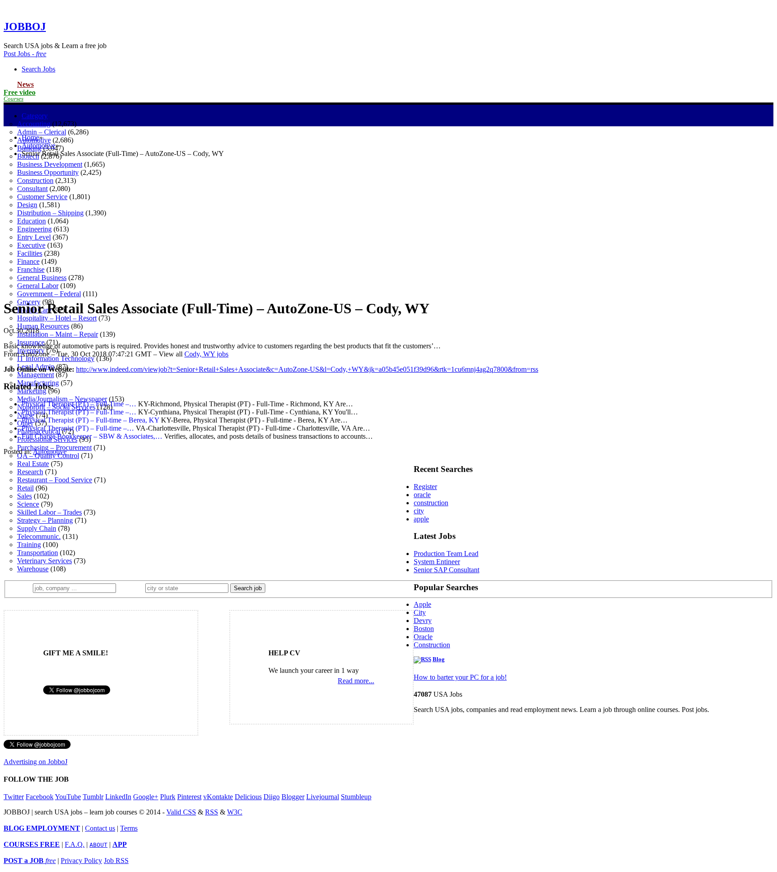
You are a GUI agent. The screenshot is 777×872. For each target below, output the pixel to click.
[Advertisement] (388, 228)
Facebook (40, 797)
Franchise (31, 269)
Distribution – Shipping (50, 213)
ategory (35, 116)
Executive (31, 245)
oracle (422, 494)
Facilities (29, 253)
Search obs (38, 69)
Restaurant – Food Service (54, 480)
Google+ (145, 797)
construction (431, 503)
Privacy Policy (81, 860)
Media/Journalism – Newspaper (62, 399)
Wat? (22, 588)
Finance (28, 261)
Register (425, 486)
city (419, 511)
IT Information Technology (55, 358)
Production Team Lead (446, 553)
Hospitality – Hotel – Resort (57, 318)
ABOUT (98, 844)
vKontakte (218, 797)
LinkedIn (118, 797)
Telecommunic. (39, 536)
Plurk (167, 797)
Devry (423, 620)
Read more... (356, 681)
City (420, 612)
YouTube (68, 797)
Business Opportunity (48, 172)
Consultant (32, 188)
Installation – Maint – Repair (57, 334)
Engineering (34, 229)
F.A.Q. (75, 844)
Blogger (292, 797)
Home (30, 137)
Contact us (100, 828)
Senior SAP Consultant (446, 570)
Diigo (271, 797)
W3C (234, 812)
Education (31, 221)
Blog (439, 659)
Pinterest (189, 797)
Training (29, 544)
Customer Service (42, 196)
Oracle (423, 637)
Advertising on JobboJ (35, 761)
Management (35, 374)
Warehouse (33, 569)
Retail (25, 488)
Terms (129, 828)
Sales (24, 496)
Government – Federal (49, 294)
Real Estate (33, 463)
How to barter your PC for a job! (460, 677)
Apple (422, 604)
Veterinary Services (44, 561)
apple (421, 519)
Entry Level (34, 237)
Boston (424, 628)
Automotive (38, 145)
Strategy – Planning (45, 520)
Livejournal (322, 797)
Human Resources (43, 326)
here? (132, 588)
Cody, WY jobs (206, 354)
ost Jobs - (25, 54)
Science (28, 504)
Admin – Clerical (41, 132)
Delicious (248, 797)
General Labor (37, 285)
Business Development (49, 164)
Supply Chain (36, 528)
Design (27, 205)
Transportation (37, 552)
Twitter (14, 797)
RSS (211, 812)
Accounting (33, 124)
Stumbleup (356, 797)
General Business (42, 277)
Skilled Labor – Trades (49, 512)
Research (30, 472)
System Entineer (437, 561)
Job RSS (116, 860)
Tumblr (93, 797)
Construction (35, 180)
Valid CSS (181, 812)
